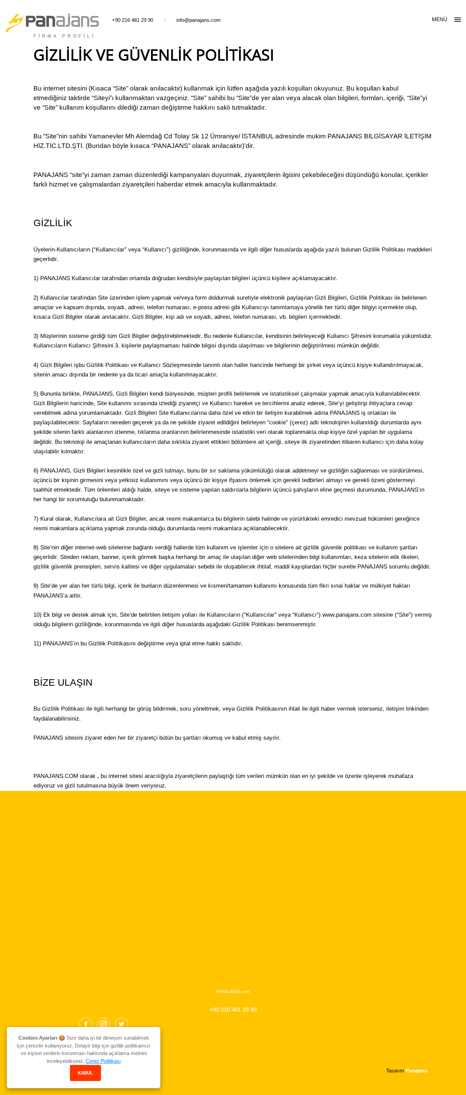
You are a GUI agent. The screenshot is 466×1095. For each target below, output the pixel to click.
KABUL (85, 1073)
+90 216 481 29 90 (132, 20)
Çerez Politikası (103, 1061)
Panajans (416, 1070)
